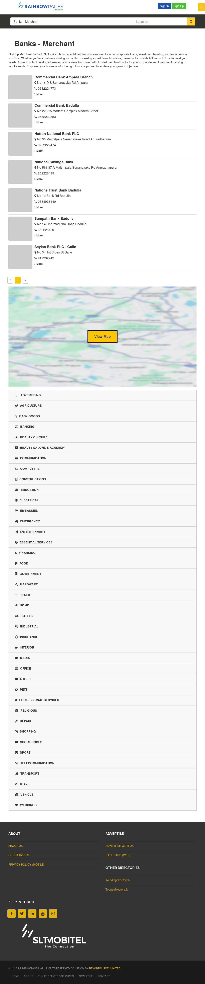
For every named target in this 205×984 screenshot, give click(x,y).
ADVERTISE (85, 976)
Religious (28, 710)
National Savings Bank (53, 161)
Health (25, 595)
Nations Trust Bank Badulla (57, 190)
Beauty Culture (33, 437)
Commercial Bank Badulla (56, 105)
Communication (33, 458)
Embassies (29, 510)
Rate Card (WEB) (118, 855)
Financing (27, 552)
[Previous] (10, 280)
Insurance (29, 637)
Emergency (30, 521)
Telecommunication (37, 763)
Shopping (28, 731)
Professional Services (39, 700)
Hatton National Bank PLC (56, 133)
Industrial (29, 626)
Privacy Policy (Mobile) (26, 864)
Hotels (26, 616)
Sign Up (179, 6)
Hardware (29, 584)
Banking (27, 426)
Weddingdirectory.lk (118, 880)
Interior (27, 647)
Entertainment (32, 531)
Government (30, 574)
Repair (25, 721)
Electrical (29, 500)
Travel (25, 784)
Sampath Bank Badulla (53, 218)
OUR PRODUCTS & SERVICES (56, 976)
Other (25, 679)
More (39, 94)
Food (23, 563)
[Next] (25, 280)
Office (25, 668)
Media (25, 658)
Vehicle (26, 794)
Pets (24, 689)
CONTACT (103, 976)
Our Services (18, 855)
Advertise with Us (120, 846)
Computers (30, 468)
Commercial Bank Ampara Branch (63, 77)
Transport (29, 773)
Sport (25, 752)
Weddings (28, 805)
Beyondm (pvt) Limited (104, 968)
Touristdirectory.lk (117, 889)
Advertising (30, 395)
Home (24, 605)
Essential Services (36, 542)
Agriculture (31, 405)
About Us (15, 846)
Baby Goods (29, 416)
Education (30, 489)
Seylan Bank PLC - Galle (55, 246)
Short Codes (31, 742)
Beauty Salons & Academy (42, 447)
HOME (15, 976)
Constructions (32, 479)
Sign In (164, 6)
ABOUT (28, 976)
